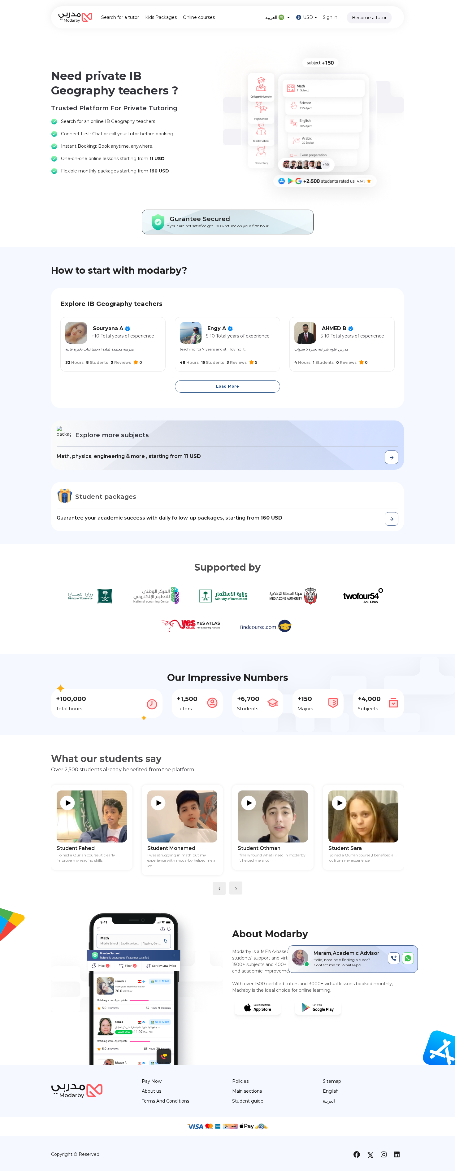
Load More (227, 386)
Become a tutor (369, 17)
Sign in (330, 17)
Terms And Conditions (165, 1101)
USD (308, 17)
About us (151, 1091)
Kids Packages (161, 17)
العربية (272, 17)
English (331, 1091)
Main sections (247, 1091)
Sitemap (332, 1081)
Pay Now (152, 1081)
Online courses (199, 17)
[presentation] (219, 888)
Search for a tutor (120, 17)
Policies (240, 1081)
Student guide (247, 1101)
